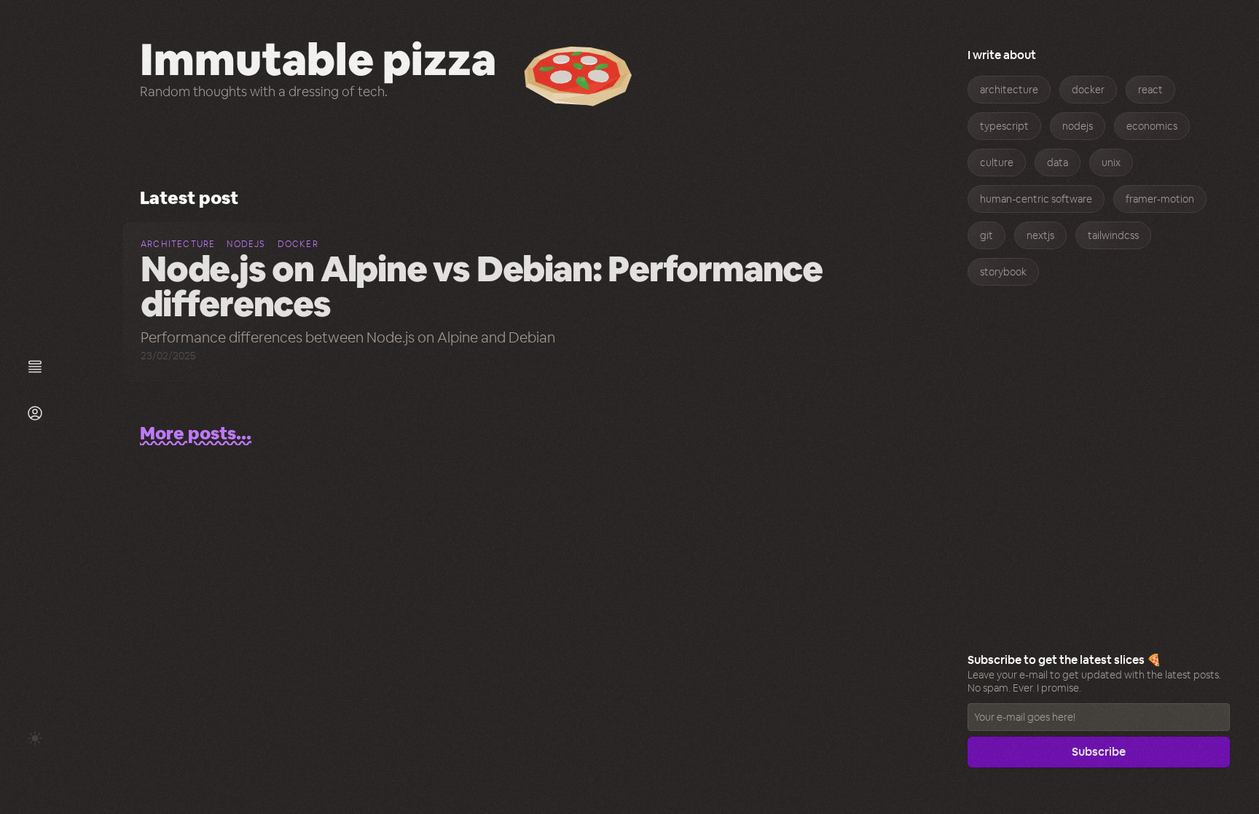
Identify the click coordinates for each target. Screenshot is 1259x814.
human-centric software (1036, 199)
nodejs (1077, 126)
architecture (1009, 89)
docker (1088, 89)
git (986, 235)
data (1057, 162)
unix (1111, 162)
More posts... (195, 433)
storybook (1003, 271)
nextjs (1040, 235)
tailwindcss (1113, 235)
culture (996, 162)
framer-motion (1160, 199)
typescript (1004, 126)
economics (1151, 126)
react (1150, 89)
